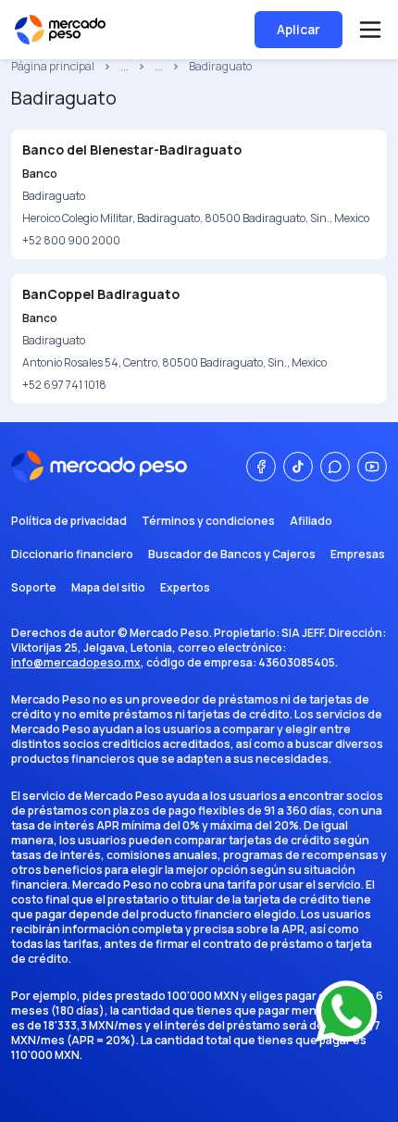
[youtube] (372, 466)
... (124, 66)
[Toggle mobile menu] (370, 29)
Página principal (52, 66)
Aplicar (298, 29)
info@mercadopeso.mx (76, 662)
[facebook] (261, 466)
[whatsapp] (335, 466)
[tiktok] (298, 466)
